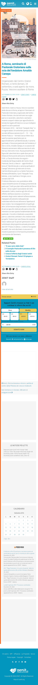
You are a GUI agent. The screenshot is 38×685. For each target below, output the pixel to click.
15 (19, 527)
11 (32, 524)
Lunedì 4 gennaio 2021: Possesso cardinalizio (17, 585)
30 (23, 534)
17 (27, 527)
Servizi (33, 654)
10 (27, 524)
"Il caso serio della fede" (15, 246)
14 (14, 527)
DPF (11, 654)
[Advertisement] (19, 367)
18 (32, 527)
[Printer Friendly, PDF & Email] (8, 238)
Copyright (20, 657)
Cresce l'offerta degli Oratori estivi (19, 254)
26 (6, 534)
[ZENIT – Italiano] (10, 4)
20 (10, 531)
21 (14, 531)
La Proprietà (25, 654)
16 (23, 527)
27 (10, 534)
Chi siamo (5, 654)
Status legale (11, 657)
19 (6, 531)
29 (19, 534)
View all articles (7, 289)
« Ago (5, 539)
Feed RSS (20, 547)
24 (27, 531)
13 (10, 527)
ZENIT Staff (25, 94)
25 (32, 531)
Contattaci (27, 657)
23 (23, 531)
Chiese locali (6, 10)
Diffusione (17, 654)
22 (19, 531)
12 (6, 527)
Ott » (9, 539)
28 (14, 534)
